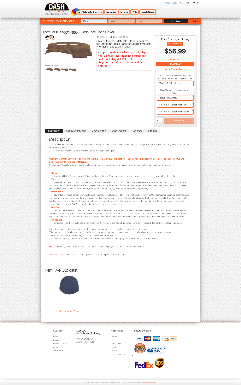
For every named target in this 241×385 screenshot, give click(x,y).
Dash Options (119, 130)
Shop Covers (176, 21)
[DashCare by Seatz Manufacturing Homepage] (57, 16)
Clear (195, 21)
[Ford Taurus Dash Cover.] (68, 51)
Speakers (137, 130)
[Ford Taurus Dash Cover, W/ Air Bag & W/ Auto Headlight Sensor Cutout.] (72, 70)
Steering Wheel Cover (69, 311)
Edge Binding (99, 130)
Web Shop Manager (149, 382)
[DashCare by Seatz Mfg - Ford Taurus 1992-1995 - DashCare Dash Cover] (68, 38)
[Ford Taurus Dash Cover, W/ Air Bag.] (57, 70)
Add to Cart (179, 121)
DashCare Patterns (76, 130)
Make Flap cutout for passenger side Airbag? (175, 91)
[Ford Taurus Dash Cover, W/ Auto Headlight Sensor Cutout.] (64, 70)
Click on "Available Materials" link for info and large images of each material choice (175, 76)
